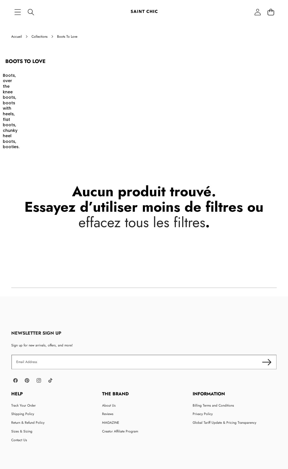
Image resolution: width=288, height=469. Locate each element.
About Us (109, 405)
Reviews (107, 413)
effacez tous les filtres (141, 222)
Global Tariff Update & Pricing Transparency (224, 422)
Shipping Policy (22, 413)
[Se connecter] (257, 12)
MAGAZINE (110, 422)
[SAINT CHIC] (144, 12)
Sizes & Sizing (21, 431)
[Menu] (17, 12)
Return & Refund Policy (27, 422)
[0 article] (270, 12)
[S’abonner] (267, 362)
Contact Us (19, 440)
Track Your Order (23, 405)
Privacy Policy (203, 413)
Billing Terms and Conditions (213, 405)
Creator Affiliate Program (120, 431)
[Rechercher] (30, 12)
